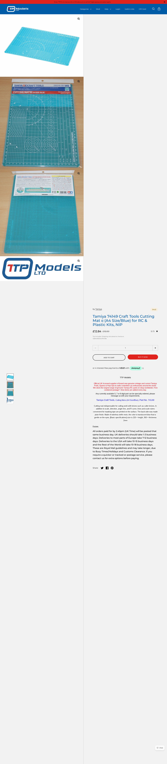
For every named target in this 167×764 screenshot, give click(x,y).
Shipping (105, 336)
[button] (155, 348)
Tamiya (98, 309)
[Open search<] (153, 9)
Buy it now (143, 357)
